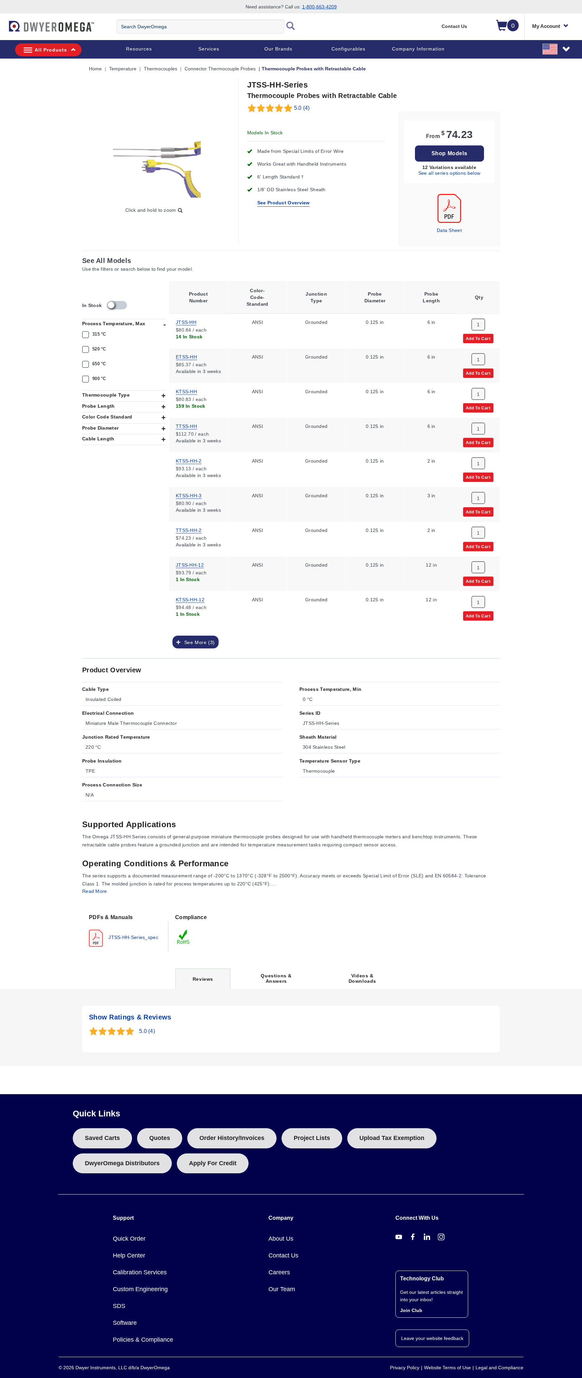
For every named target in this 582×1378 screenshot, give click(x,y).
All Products (51, 50)
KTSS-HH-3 (189, 495)
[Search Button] (290, 27)
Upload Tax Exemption (391, 1138)
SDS (119, 1306)
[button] (556, 48)
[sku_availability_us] (117, 305)
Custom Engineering (140, 1289)
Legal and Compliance (499, 1367)
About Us (280, 1238)
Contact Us (454, 26)
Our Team (281, 1289)
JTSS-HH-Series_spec (132, 937)
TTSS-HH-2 (189, 529)
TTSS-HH (186, 425)
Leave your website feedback (432, 1338)
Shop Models (449, 153)
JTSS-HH (186, 321)
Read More (94, 891)
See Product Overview (283, 202)
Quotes (159, 1138)
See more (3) (198, 642)
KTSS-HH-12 (190, 599)
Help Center (129, 1255)
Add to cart (478, 338)
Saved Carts (102, 1138)
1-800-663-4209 (319, 6)
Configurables (348, 49)
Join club (411, 1310)
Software (125, 1322)
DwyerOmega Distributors (122, 1163)
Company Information (418, 49)
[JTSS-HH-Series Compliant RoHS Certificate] (183, 936)
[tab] (125, 930)
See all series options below (449, 173)
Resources (139, 49)
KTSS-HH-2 (189, 460)
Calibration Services (140, 1272)
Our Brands (278, 49)
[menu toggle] (3, 29)
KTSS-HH (186, 391)
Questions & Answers (276, 978)
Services (208, 49)
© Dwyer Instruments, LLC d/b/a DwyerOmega (114, 1367)
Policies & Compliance (143, 1339)
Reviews (202, 982)
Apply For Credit (212, 1163)
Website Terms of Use (447, 1367)
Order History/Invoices (231, 1138)
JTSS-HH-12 (190, 564)
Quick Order (129, 1238)
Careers (279, 1272)
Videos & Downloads (362, 978)
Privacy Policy (404, 1367)
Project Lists (312, 1138)
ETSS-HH (186, 356)
